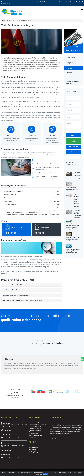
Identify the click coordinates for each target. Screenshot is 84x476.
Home (3, 20)
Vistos (8, 20)
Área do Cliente (65, 2)
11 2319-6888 (74, 146)
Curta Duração (70, 57)
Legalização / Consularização (70, 62)
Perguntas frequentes (35, 428)
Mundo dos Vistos (34, 447)
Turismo (68, 77)
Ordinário (69, 68)
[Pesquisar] (78, 9)
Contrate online (73, 50)
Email (74, 152)
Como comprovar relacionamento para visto (72, 189)
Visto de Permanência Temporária (72, 82)
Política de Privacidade (35, 430)
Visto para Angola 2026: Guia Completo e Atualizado (77, 214)
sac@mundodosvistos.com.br (12, 438)
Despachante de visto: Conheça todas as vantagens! (73, 227)
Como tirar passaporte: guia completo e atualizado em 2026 (73, 250)
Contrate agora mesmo (11, 324)
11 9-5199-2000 (74, 141)
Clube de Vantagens (43, 177)
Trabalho (69, 72)
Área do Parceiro (76, 2)
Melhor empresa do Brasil (35, 435)
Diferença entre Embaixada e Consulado (77, 175)
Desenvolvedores (33, 433)
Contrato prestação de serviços (37, 424)
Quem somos (32, 432)
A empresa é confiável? (35, 423)
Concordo (45, 474)
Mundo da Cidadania (34, 453)
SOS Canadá (32, 449)
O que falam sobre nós (35, 426)
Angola (13, 20)
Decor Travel (32, 451)
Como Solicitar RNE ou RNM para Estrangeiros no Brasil (73, 239)
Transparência (32, 437)
